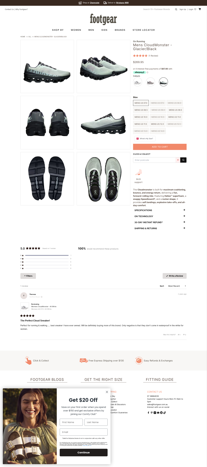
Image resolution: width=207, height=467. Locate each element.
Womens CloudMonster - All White (43, 308)
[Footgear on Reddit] (161, 413)
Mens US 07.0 (141, 103)
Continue (83, 452)
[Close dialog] (106, 391)
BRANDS (120, 30)
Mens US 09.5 (175, 110)
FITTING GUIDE (160, 379)
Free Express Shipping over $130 (106, 360)
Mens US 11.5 (141, 124)
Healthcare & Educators (115, 404)
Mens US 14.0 (158, 131)
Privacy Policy (85, 445)
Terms (90, 445)
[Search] (183, 160)
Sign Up (183, 9)
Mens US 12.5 (174, 124)
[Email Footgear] (158, 413)
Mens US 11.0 (174, 117)
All (29, 36)
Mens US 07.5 (157, 103)
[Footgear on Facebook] (148, 413)
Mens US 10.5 (158, 117)
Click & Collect (41, 360)
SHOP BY (58, 30)
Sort (162, 286)
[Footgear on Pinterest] (151, 413)
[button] (145, 55)
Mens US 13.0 (141, 131)
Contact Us (9, 9)
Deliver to (118, 3)
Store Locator (144, 30)
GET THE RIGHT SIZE (103, 379)
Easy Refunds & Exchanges (158, 360)
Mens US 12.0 (157, 124)
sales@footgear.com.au (157, 404)
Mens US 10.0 (141, 117)
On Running (139, 41)
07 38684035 (153, 396)
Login (191, 9)
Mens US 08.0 (174, 103)
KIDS (105, 30)
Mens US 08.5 (141, 110)
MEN (91, 30)
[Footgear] (103, 19)
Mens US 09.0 (158, 110)
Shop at (91, 3)
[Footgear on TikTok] (164, 413)
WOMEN (76, 30)
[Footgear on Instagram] (155, 413)
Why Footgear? (21, 9)
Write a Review (177, 276)
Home (22, 36)
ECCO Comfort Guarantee (116, 412)
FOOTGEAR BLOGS (47, 379)
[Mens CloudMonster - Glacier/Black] (47, 66)
